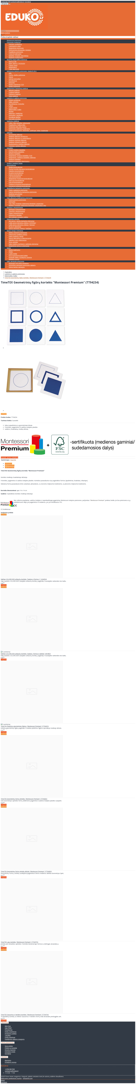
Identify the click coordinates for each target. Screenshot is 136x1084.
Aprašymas (8, 463)
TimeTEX (13, 460)
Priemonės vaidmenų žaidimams (19, 129)
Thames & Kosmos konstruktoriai (20, 184)
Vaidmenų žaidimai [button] (13, 121)
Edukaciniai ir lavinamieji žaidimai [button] (17, 88)
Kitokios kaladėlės (14, 154)
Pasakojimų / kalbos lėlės (17, 125)
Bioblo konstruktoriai (15, 167)
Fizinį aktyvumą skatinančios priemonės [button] (19, 198)
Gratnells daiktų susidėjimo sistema (20, 257)
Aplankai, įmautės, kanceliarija (18, 56)
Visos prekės (9, 1046)
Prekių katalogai (10, 1037)
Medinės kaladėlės (15, 159)
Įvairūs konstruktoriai (15, 175)
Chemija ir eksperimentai (17, 211)
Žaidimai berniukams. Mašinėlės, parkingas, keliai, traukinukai (28, 131)
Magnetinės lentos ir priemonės (19, 246)
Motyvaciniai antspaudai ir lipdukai (20, 50)
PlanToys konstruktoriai (16, 180)
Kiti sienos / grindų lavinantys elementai (21, 221)
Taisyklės (8, 1035)
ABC (10, 73)
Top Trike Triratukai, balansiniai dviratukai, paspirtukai (26, 204)
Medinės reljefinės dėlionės (17, 140)
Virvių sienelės (13, 242)
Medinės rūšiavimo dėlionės (18, 142)
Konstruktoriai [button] (11, 165)
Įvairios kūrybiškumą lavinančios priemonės (23, 192)
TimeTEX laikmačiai (15, 54)
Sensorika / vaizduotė (16, 115)
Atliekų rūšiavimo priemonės (18, 233)
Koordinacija (13, 81)
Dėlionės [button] (9, 133)
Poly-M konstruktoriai (16, 182)
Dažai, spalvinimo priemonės (18, 190)
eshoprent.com (28, 1078)
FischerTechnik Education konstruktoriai (21, 169)
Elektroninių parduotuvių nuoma (11, 1078)
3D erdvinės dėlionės (15, 135)
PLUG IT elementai (15, 227)
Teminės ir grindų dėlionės (17, 146)
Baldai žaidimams (14, 250)
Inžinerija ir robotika (15, 215)
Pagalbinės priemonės (16, 52)
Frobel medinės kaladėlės (17, 150)
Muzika (11, 111)
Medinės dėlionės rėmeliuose (18, 136)
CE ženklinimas (9, 465)
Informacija (5, 1022)
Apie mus (8, 1026)
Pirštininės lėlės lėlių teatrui (17, 127)
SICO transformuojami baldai (18, 256)
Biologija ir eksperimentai (17, 209)
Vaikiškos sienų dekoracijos (17, 240)
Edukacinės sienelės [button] (13, 219)
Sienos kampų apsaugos (17, 267)
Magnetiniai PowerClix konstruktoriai (20, 179)
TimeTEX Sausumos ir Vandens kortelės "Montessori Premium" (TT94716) (25, 1015)
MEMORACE (13, 67)
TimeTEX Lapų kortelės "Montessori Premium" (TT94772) (19, 942)
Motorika (12, 83)
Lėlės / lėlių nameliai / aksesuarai (19, 123)
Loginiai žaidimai (14, 92)
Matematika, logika (15, 110)
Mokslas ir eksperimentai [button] (15, 207)
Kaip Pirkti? (8, 1028)
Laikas (11, 106)
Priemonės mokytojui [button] (14, 42)
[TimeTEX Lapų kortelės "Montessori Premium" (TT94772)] (32, 940)
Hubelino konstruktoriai (16, 171)
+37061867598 (5, 2)
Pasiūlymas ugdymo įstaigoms (14, 1039)
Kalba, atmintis (13, 102)
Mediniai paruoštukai (15, 194)
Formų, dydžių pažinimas (17, 75)
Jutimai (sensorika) (15, 79)
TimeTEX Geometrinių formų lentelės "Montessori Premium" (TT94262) (24, 799)
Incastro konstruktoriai (16, 173)
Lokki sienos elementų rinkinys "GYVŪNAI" (22, 223)
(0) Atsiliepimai (9, 467)
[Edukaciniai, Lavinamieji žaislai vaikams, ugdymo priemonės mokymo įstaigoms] (24, 29)
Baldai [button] (9, 248)
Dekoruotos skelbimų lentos (18, 234)
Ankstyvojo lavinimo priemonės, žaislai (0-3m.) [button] (22, 71)
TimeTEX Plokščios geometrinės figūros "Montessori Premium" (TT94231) (25, 726)
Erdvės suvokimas (14, 100)
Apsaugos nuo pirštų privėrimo (19, 263)
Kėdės (11, 252)
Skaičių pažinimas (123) (16, 84)
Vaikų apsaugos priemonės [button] (15, 261)
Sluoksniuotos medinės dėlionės (19, 144)
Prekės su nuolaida (11, 1048)
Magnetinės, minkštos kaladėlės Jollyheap (22, 157)
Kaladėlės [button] (10, 148)
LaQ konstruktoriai (15, 177)
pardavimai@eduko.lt (17, 2)
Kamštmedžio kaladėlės (16, 152)
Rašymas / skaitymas (16, 113)
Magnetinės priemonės (16, 48)
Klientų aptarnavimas (8, 1042)
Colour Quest (13, 65)
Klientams (4, 1057)
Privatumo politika (10, 1034)
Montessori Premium (97, 500)
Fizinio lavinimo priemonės (17, 200)
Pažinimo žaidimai (15, 94)
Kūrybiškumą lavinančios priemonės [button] (18, 188)
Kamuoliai (12, 202)
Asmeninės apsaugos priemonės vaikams (22, 265)
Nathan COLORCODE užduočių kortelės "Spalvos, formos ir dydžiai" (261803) (26, 654)
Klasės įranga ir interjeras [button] (15, 231)
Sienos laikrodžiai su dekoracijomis (20, 238)
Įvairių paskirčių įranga (16, 236)
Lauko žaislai (13, 108)
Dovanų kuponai (10, 1050)
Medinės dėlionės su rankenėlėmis (20, 138)
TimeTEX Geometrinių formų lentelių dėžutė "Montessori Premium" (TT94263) (26, 871)
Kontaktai (28, 2)
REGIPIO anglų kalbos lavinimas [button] (17, 60)
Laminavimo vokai (15, 46)
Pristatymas (8, 1030)
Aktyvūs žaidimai (14, 90)
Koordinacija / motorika (16, 104)
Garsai (11, 77)
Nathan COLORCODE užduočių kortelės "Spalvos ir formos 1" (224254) (24, 579)
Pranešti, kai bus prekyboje (9, 457)
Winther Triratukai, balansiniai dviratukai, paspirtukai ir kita (27, 205)
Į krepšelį (4, 585)
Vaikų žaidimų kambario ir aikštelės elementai (23, 244)
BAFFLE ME (12, 62)
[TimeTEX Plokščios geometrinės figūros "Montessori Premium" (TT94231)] (32, 722)
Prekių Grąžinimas (10, 1032)
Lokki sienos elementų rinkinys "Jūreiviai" (22, 225)
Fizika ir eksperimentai (16, 213)
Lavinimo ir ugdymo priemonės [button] (17, 98)
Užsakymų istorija (10, 1062)
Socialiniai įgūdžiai (14, 117)
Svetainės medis (10, 1052)
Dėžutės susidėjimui (15, 44)
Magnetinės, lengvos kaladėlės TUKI (20, 156)
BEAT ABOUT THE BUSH (17, 63)
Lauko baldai (13, 254)
